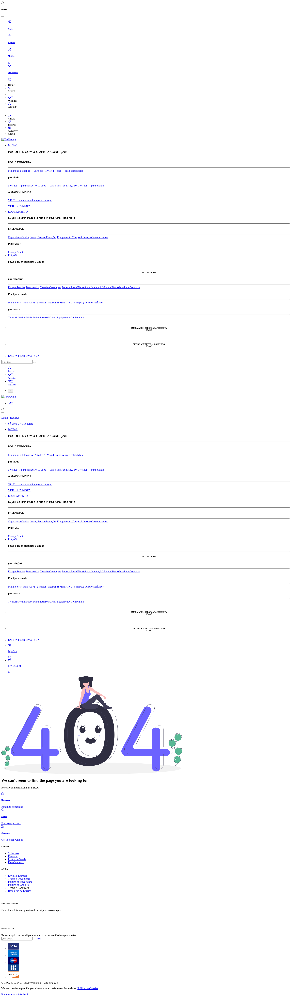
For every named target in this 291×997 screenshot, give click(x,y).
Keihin (22, 317)
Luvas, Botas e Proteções (43, 237)
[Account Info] (9, 103)
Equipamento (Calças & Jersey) (74, 237)
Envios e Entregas (17, 875)
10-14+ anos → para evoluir (89, 185)
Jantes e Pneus (69, 287)
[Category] (9, 127)
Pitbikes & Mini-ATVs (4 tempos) (66, 302)
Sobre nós (13, 853)
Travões (21, 287)
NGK (72, 317)
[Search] (9, 88)
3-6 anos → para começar (21, 185)
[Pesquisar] (34, 362)
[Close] (2, 16)
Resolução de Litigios (19, 890)
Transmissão (32, 287)
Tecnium (79, 317)
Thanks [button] (37, 938)
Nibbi (29, 317)
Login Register (10, 417)
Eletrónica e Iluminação (89, 287)
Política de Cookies (18, 884)
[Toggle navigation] (10, 390)
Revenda (13, 856)
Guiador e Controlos (129, 287)
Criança (12, 252)
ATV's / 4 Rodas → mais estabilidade (63, 170)
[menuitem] (13, 145)
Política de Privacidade (20, 881)
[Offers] (9, 115)
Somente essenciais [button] (11, 994)
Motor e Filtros (110, 287)
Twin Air (13, 317)
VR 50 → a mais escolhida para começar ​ (30, 200)
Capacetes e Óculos (18, 237)
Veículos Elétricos (94, 302)
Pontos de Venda (17, 859)
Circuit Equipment (59, 317)
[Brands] (9, 121)
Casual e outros (99, 237)
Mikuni (37, 317)
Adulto (20, 252)
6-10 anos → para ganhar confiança (54, 185)
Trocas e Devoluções (19, 878)
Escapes (12, 287)
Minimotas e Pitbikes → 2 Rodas (25, 170)
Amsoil (45, 317)
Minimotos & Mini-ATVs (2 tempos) (27, 302)
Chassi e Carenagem (50, 287)
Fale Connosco (16, 862)
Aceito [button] (25, 994)
